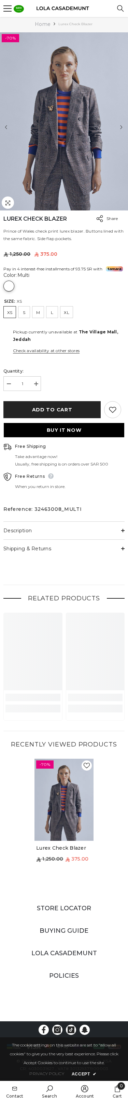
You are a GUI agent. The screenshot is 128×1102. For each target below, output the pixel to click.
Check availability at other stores (46, 350)
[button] (6, 127)
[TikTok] (71, 1030)
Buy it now (64, 430)
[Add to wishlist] (112, 409)
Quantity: (13, 371)
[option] (64, 121)
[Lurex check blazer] (64, 800)
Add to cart (53, 410)
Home (43, 24)
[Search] (120, 8)
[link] (32, 697)
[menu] (7, 8)
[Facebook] (44, 1030)
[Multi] (8, 286)
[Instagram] (57, 1030)
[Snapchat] (85, 1030)
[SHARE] (98, 218)
